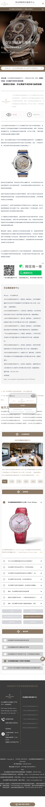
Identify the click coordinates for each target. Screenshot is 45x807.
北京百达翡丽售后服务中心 (12, 299)
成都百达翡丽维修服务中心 (30, 727)
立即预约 (22, 405)
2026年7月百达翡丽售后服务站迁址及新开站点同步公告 (17, 414)
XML (22, 769)
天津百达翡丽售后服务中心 (12, 352)
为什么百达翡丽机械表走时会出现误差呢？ (20, 561)
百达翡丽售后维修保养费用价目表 (33, 616)
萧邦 (12, 611)
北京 (4, 481)
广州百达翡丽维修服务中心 (30, 719)
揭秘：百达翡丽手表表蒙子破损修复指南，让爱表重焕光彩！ (26, 603)
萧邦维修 (33, 611)
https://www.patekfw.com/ (34, 780)
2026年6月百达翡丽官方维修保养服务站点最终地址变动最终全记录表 (21, 417)
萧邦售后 (33, 622)
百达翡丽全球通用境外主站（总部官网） (12, 774)
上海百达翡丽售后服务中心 (12, 318)
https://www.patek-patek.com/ (34, 774)
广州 (19, 481)
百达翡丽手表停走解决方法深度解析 (11, 423)
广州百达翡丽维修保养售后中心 (12, 616)
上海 (11, 481)
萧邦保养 (12, 622)
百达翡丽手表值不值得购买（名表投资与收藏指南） (23, 585)
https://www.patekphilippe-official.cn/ (33, 777)
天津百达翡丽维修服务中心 (30, 715)
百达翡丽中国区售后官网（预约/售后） (14, 780)
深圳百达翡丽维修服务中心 (30, 723)
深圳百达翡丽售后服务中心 (12, 345)
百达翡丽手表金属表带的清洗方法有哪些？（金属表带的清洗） (26, 573)
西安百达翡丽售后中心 (12, 251)
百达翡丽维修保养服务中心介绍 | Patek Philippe (22, 502)
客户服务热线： (22, 764)
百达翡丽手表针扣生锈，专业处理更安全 (20, 579)
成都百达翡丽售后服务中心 (12, 364)
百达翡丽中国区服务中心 (30, 697)
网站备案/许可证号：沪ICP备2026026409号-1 (22, 766)
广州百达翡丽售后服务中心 (12, 333)
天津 (33, 481)
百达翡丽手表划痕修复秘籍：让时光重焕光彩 (19, 391)
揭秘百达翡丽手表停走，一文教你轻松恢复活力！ (22, 597)
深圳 (26, 481)
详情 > (38, 475)
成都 (40, 481)
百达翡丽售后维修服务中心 (15, 78)
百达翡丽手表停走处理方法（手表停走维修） (21, 567)
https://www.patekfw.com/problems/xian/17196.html (19, 379)
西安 (36, 78)
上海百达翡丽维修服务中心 (30, 710)
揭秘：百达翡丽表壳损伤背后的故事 (18, 591)
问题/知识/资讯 (29, 78)
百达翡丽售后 (14, 295)
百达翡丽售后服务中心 (25, 2)
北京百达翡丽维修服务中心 (30, 706)
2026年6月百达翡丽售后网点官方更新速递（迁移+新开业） (18, 420)
